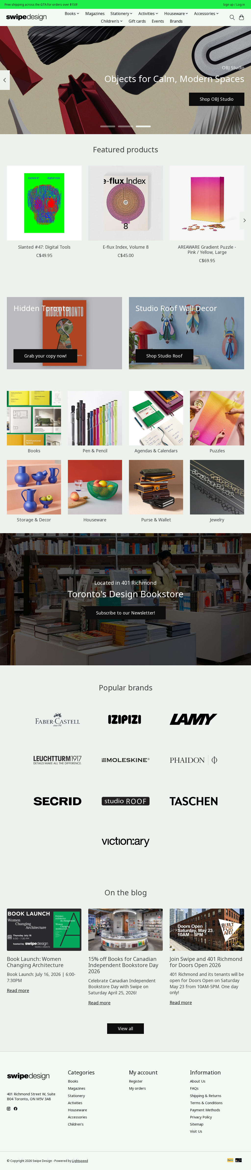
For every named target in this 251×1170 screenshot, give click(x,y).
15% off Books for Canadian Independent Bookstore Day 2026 (123, 965)
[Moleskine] (125, 761)
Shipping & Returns (205, 1095)
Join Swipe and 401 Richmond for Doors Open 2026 (206, 962)
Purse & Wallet (156, 520)
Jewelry (217, 520)
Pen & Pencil (95, 451)
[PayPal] (230, 1160)
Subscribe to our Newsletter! (125, 613)
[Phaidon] (193, 761)
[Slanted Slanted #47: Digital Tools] (44, 203)
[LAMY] (193, 720)
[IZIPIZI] (125, 720)
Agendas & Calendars (156, 451)
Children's (76, 1124)
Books (34, 451)
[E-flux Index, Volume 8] (125, 203)
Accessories (77, 1116)
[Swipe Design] (32, 17)
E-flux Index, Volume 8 (126, 247)
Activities (75, 1102)
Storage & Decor (34, 520)
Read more (18, 990)
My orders (137, 1088)
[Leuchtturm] (57, 761)
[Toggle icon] (232, 17)
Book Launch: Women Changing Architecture (35, 962)
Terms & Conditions (206, 1102)
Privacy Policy (201, 1116)
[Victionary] (125, 843)
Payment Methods (205, 1109)
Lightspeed (80, 1161)
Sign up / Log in (234, 4)
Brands (176, 21)
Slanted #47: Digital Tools (44, 247)
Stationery (76, 1095)
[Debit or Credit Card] (238, 1160)
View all (125, 1028)
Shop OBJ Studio (217, 99)
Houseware (94, 520)
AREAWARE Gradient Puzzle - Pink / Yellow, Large (207, 249)
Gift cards (137, 21)
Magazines (95, 13)
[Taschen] (193, 802)
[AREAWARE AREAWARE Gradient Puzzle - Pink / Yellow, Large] (207, 203)
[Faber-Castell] (57, 720)
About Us (197, 1081)
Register (136, 1081)
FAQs (194, 1088)
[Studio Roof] (125, 802)
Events (158, 21)
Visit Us (196, 1131)
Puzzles (217, 451)
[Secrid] (57, 802)
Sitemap (196, 1124)
